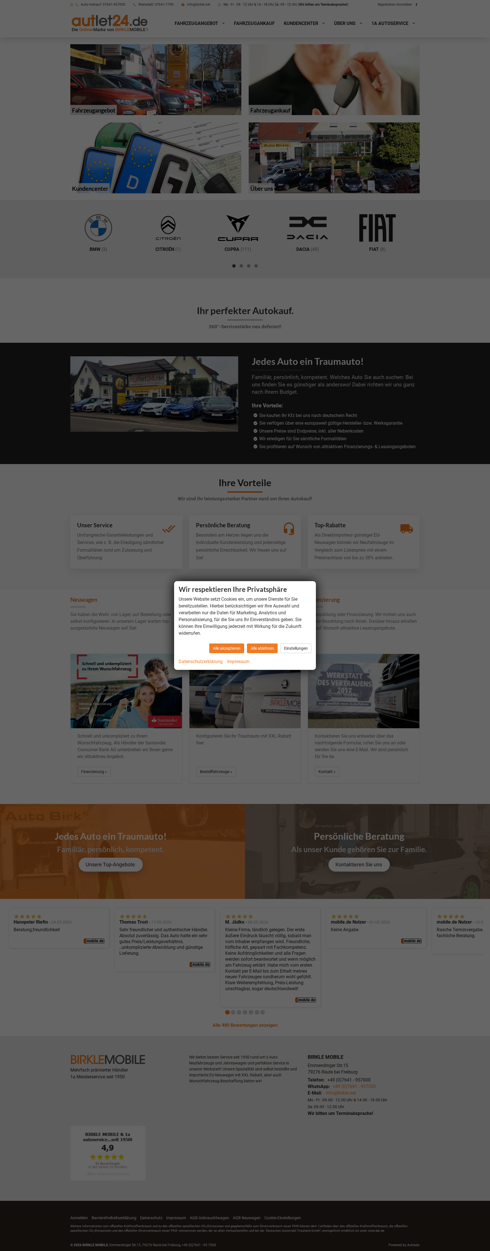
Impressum (238, 661)
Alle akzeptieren (226, 648)
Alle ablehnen (262, 648)
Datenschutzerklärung (201, 661)
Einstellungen (296, 648)
